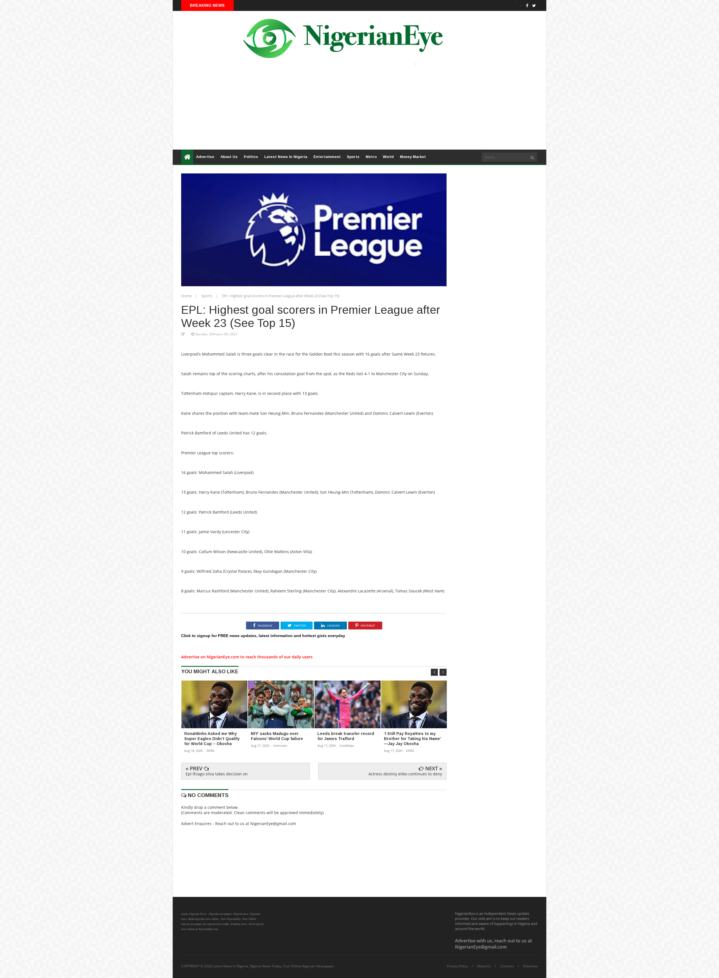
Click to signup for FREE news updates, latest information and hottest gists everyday (263, 635)
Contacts (507, 966)
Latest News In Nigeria (285, 157)
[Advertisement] (341, 110)
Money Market (413, 157)
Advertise (205, 157)
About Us (229, 157)
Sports (353, 157)
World (388, 157)
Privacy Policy (457, 966)
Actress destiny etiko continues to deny (405, 774)
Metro (371, 157)
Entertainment (327, 157)
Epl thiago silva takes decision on (217, 774)
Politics (251, 157)
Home (186, 295)
